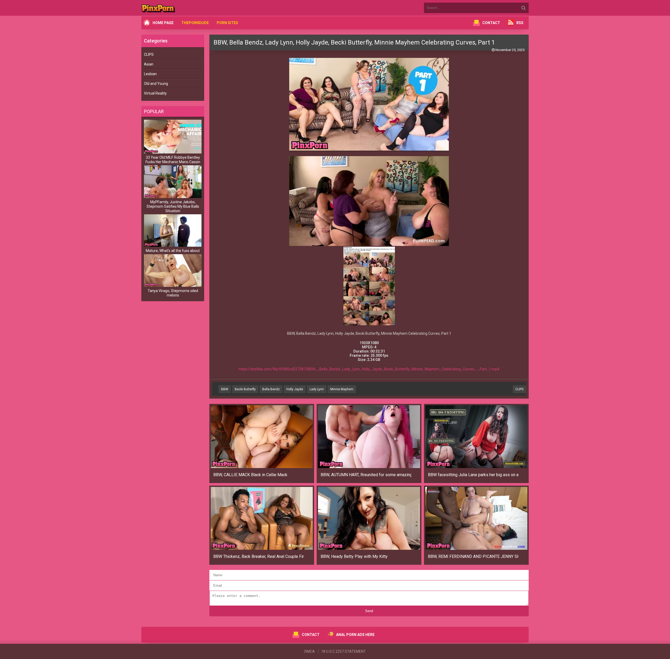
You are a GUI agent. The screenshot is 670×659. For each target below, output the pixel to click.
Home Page (163, 23)
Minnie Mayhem (341, 389)
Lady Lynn (317, 389)
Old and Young (156, 83)
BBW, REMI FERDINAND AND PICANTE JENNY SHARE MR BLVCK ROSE (473, 556)
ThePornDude (195, 23)
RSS (519, 23)
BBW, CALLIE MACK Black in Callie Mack (250, 474)
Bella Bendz (271, 389)
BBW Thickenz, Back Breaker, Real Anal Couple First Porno (258, 556)
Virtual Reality (155, 93)
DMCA (309, 651)
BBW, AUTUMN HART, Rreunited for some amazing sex (366, 474)
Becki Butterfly (245, 389)
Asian (148, 64)
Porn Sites (227, 23)
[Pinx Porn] (172, 8)
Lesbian (150, 74)
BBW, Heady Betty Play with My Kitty (354, 556)
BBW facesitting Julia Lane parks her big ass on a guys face (473, 474)
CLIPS (149, 54)
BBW (224, 389)
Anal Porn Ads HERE (355, 635)
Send (369, 611)
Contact (491, 23)
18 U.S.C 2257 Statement (343, 651)
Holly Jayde (294, 389)
